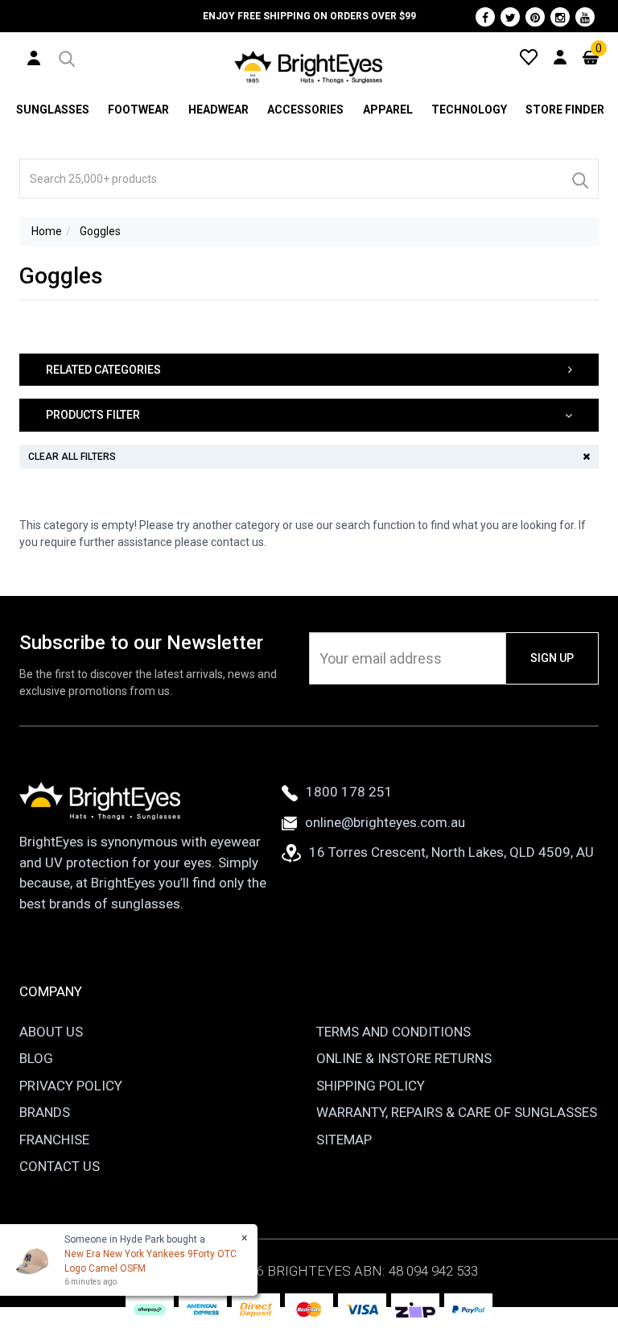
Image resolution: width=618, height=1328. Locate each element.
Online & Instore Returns (404, 1058)
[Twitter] (510, 17)
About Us (51, 1032)
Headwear (218, 109)
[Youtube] (585, 17)
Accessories (305, 109)
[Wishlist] (529, 56)
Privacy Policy (70, 1086)
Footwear (138, 109)
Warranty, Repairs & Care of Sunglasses (456, 1112)
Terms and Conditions (393, 1032)
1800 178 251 (349, 792)
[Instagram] (560, 17)
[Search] (579, 179)
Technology (469, 109)
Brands (44, 1112)
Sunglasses (52, 109)
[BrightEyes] (309, 66)
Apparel (388, 109)
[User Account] (33, 57)
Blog (36, 1058)
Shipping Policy (370, 1086)
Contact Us (59, 1166)
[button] (65, 56)
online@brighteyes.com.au (385, 822)
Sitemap (344, 1139)
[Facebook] (485, 17)
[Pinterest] (535, 17)
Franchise (54, 1139)
